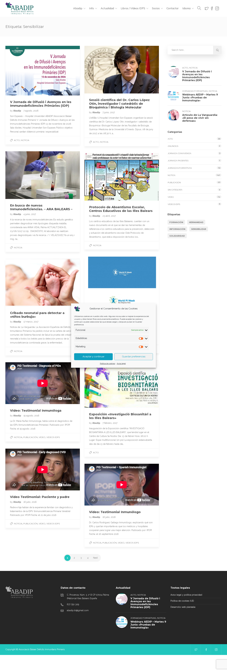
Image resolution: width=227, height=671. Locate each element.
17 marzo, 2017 (30, 321)
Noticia (25, 140)
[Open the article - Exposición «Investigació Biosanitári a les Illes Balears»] (121, 384)
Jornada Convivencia (179, 153)
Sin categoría (175, 190)
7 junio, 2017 (109, 112)
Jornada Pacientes (178, 160)
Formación (176, 222)
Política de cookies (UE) (182, 601)
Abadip (77, 8)
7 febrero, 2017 (110, 423)
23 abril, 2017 (109, 216)
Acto (17, 140)
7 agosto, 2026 (30, 110)
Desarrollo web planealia (182, 607)
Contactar (172, 8)
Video (42, 437)
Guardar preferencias (133, 356)
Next (95, 558)
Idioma (186, 8)
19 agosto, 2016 (31, 415)
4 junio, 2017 (29, 214)
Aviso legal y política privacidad (186, 595)
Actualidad (107, 8)
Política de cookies (107, 363)
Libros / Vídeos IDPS (133, 8)
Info (91, 8)
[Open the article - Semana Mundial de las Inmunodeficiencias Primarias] (121, 280)
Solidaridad (177, 236)
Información (177, 229)
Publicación (30, 437)
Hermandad (196, 222)
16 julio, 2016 (30, 502)
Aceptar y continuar (93, 356)
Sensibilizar (198, 229)
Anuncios (173, 146)
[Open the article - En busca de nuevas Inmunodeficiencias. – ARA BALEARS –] (42, 175)
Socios (156, 8)
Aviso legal (121, 363)
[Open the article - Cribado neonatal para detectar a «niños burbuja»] (42, 282)
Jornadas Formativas (195, 91)
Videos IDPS (53, 437)
